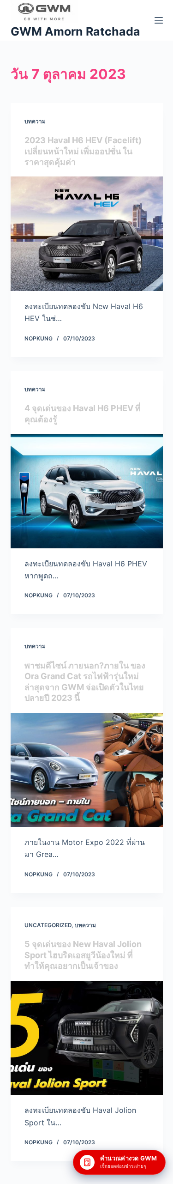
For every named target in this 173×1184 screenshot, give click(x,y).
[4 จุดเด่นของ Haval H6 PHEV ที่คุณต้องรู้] (87, 491)
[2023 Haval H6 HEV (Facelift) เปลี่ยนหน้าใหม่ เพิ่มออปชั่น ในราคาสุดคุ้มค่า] (87, 233)
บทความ (35, 121)
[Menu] (159, 20)
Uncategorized (48, 925)
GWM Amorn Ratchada (75, 31)
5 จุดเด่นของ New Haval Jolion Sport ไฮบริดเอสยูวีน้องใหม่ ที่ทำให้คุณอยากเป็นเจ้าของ (83, 955)
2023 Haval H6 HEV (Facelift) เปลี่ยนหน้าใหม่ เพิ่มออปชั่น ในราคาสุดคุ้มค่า (83, 151)
